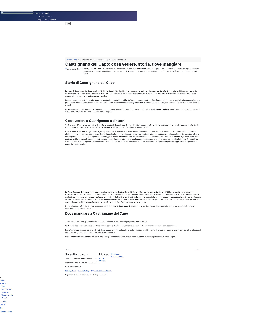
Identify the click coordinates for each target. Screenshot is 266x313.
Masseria (4, 298)
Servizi (49, 16)
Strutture (45, 13)
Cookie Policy (83, 271)
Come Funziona (50, 20)
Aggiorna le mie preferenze (101, 271)
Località (41, 16)
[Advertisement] (133, 41)
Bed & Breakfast (6, 289)
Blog (39, 20)
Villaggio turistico (7, 295)
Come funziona (117, 256)
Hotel (3, 286)
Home (37, 13)
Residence (5, 292)
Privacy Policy (70, 271)
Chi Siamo (115, 254)
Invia (68, 24)
